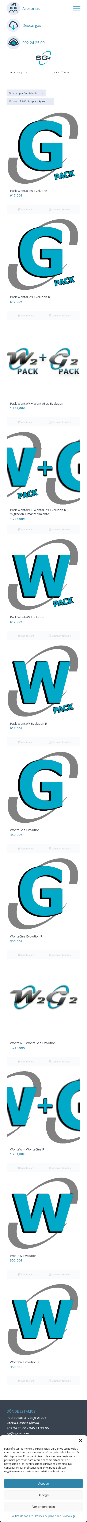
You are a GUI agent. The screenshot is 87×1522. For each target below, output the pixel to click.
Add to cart (27, 209)
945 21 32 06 (39, 1428)
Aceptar (43, 1483)
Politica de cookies (22, 1516)
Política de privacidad (48, 1516)
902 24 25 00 (33, 42)
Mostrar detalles (61, 209)
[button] (81, 1440)
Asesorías (31, 8)
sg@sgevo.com (18, 1433)
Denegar (43, 1495)
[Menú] (74, 8)
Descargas (31, 25)
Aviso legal (69, 1516)
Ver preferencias (43, 1506)
